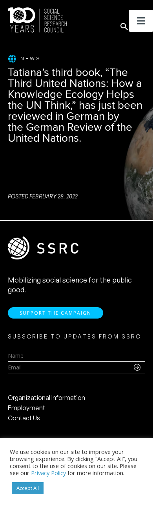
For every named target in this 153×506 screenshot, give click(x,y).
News (30, 58)
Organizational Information (46, 398)
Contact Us (24, 418)
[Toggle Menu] (141, 21)
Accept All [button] (27, 488)
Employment (26, 408)
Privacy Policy (48, 473)
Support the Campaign (55, 313)
